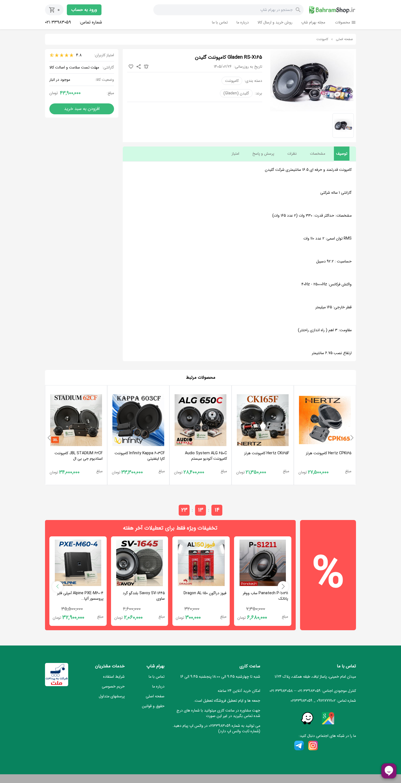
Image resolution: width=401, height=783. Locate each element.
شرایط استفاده (114, 676)
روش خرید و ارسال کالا (275, 22)
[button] (352, 438)
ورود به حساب (84, 9)
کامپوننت (322, 39)
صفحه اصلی (344, 39)
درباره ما (243, 22)
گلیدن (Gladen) (236, 93)
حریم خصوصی (113, 686)
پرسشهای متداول (112, 696)
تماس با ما (220, 22)
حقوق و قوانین (153, 706)
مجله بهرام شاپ (313, 22)
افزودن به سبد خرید (82, 108)
